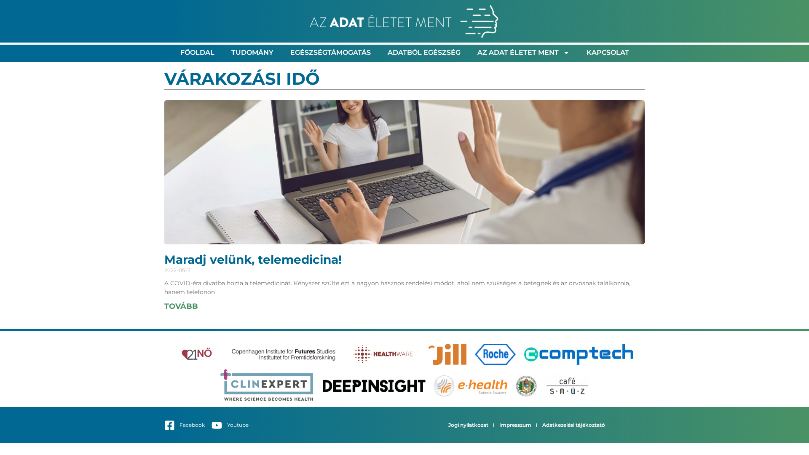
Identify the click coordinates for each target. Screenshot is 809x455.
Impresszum (515, 425)
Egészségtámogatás (330, 52)
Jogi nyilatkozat (468, 425)
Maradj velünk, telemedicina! (253, 259)
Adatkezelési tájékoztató (573, 425)
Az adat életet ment (518, 52)
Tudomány (252, 52)
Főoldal (197, 52)
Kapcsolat (608, 52)
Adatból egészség (424, 52)
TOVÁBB (181, 306)
